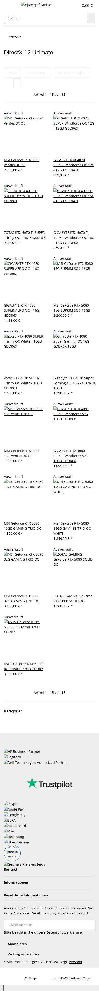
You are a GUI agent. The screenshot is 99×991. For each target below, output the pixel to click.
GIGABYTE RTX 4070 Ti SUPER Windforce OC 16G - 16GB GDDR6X (73, 237)
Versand (75, 962)
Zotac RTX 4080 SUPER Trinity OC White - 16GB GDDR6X (23, 383)
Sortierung (36, 72)
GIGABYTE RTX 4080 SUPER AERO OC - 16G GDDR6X (21, 310)
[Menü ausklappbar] (10, 5)
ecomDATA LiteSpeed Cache (72, 978)
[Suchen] (91, 18)
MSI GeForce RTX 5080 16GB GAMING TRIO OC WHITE (72, 528)
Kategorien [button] (14, 711)
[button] (70, 5)
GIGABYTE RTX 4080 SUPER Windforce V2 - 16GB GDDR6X (70, 455)
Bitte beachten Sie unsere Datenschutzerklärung (43, 932)
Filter (12, 72)
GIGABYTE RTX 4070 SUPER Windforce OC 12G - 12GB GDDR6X (73, 165)
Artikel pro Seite (71, 72)
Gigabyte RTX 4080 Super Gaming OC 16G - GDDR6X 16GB (74, 383)
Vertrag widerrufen (23, 954)
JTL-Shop (30, 978)
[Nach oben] (2, 988)
